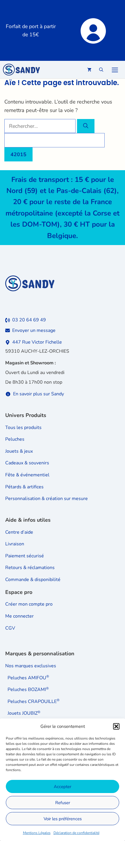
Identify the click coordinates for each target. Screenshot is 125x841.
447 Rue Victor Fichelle (37, 342)
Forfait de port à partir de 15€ (31, 30)
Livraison (14, 544)
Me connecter (19, 616)
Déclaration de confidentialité (76, 832)
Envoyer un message (34, 330)
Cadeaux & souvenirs (27, 463)
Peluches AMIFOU (28, 677)
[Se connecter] (92, 30)
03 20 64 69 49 (29, 320)
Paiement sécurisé (24, 556)
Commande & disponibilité (32, 579)
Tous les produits (23, 427)
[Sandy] (21, 69)
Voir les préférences (63, 819)
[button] (116, 726)
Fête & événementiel (27, 475)
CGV (10, 628)
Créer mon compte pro (29, 604)
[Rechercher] (85, 126)
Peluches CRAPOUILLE (34, 701)
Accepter (62, 787)
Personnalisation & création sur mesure (46, 498)
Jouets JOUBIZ (24, 713)
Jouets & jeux (19, 451)
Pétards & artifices (24, 487)
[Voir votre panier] (89, 69)
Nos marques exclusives (30, 666)
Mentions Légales (37, 832)
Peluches (14, 439)
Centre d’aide (19, 532)
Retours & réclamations (30, 567)
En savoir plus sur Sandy (38, 394)
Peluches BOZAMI (28, 689)
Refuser (62, 803)
